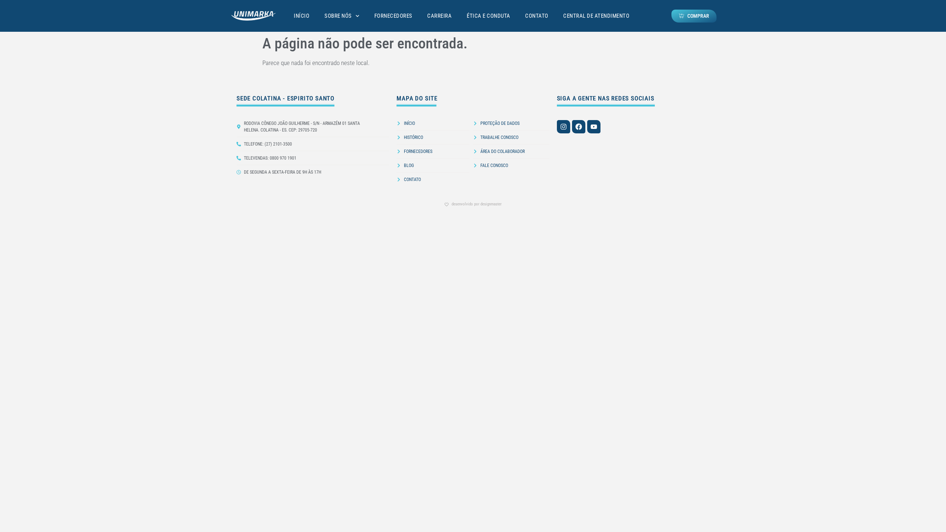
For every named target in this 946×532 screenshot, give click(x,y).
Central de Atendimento (596, 16)
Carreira (439, 16)
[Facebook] (578, 126)
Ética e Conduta (488, 16)
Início (301, 16)
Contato (536, 16)
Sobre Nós (338, 16)
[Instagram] (563, 126)
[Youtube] (593, 126)
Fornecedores (393, 16)
